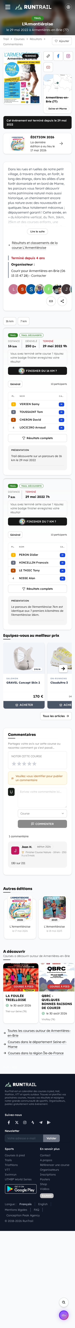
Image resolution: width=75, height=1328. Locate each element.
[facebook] (58, 56)
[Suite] (63, 669)
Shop (43, 1184)
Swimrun (10, 1174)
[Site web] (48, 56)
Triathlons (11, 1165)
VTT (7, 1170)
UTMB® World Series (18, 1179)
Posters (45, 1179)
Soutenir (47, 1195)
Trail (6, 39)
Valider (51, 1138)
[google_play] (49, 1122)
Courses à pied (15, 1155)
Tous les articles (54, 716)
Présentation (20, 450)
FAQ (36, 1210)
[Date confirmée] (7, 1005)
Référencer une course (54, 1165)
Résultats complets (40, 438)
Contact (45, 1155)
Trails (8, 1160)
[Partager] (62, 301)
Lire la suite (37, 231)
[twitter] (17, 1122)
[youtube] (48, 67)
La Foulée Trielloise (16, 998)
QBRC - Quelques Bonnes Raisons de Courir (57, 1002)
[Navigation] (7, 7)
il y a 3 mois (28, 855)
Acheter (26, 705)
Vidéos (44, 1189)
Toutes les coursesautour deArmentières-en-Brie (39, 1033)
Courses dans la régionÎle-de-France (36, 1053)
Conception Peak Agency (23, 1215)
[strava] (33, 1122)
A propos (46, 1160)
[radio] (14, 763)
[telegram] (41, 1122)
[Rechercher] (64, 1302)
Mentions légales (16, 1210)
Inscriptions (48, 1174)
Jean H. (27, 847)
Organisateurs (49, 1170)
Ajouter (64, 41)
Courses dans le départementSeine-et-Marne (37, 1044)
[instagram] (68, 56)
